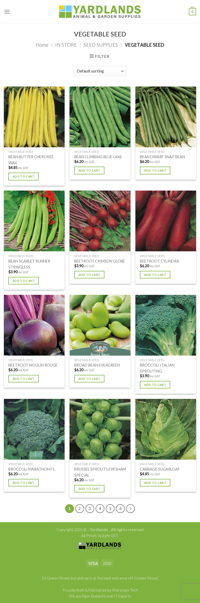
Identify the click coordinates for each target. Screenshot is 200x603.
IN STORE (66, 45)
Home (42, 45)
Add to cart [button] (23, 176)
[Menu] (7, 11)
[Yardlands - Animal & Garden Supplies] (100, 11)
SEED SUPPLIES (101, 45)
